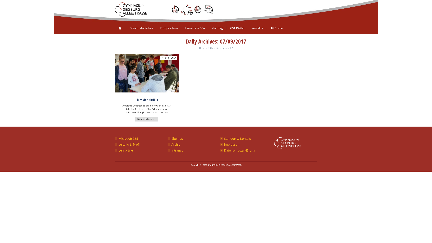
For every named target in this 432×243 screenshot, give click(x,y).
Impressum (232, 144)
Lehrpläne (126, 150)
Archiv (175, 144)
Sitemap (177, 138)
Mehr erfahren (144, 119)
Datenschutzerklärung (239, 150)
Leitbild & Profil (130, 144)
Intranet (177, 150)
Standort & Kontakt (237, 138)
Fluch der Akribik (147, 100)
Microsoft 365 (128, 138)
